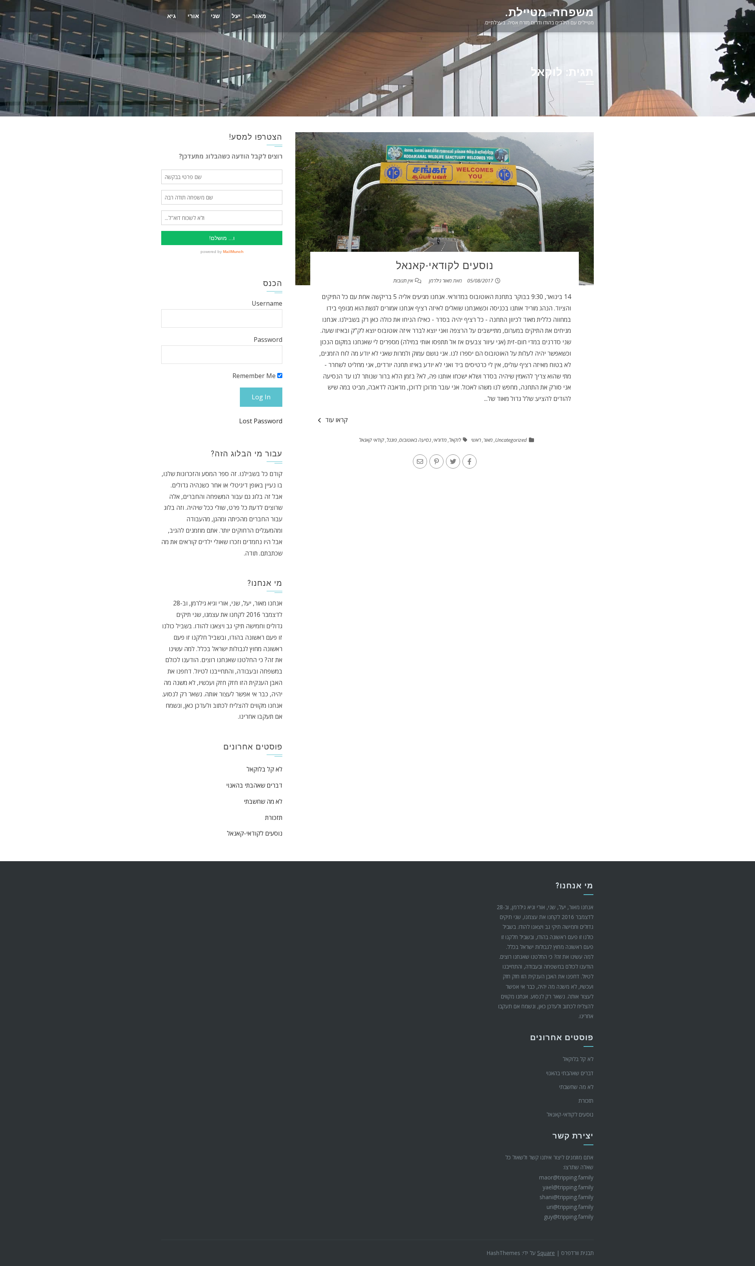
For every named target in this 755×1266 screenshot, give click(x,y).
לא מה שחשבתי (263, 801)
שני (215, 16)
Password (268, 339)
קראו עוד (336, 419)
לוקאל (455, 439)
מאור (259, 16)
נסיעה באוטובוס (415, 439)
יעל (236, 16)
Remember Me (254, 375)
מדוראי (440, 439)
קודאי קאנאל (371, 439)
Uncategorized (511, 439)
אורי (193, 16)
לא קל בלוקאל (264, 769)
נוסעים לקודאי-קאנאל (445, 265)
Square (546, 1253)
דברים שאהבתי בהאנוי (254, 785)
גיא (171, 16)
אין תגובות (403, 280)
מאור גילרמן (440, 280)
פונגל (392, 439)
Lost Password (260, 421)
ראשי (476, 439)
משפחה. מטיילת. (549, 12)
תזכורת (273, 817)
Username (267, 303)
